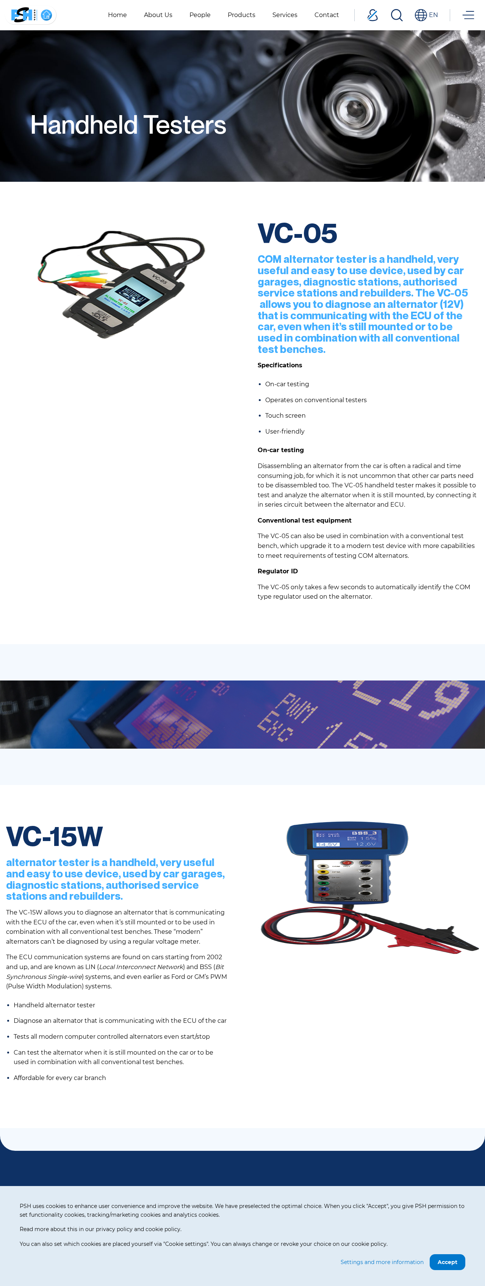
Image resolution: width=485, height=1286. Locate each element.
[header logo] (31, 14)
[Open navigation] (468, 15)
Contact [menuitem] (326, 15)
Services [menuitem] (284, 15)
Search (397, 15)
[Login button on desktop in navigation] (372, 15)
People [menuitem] (200, 15)
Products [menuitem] (241, 15)
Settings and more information (382, 1262)
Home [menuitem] (117, 15)
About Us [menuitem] (158, 15)
